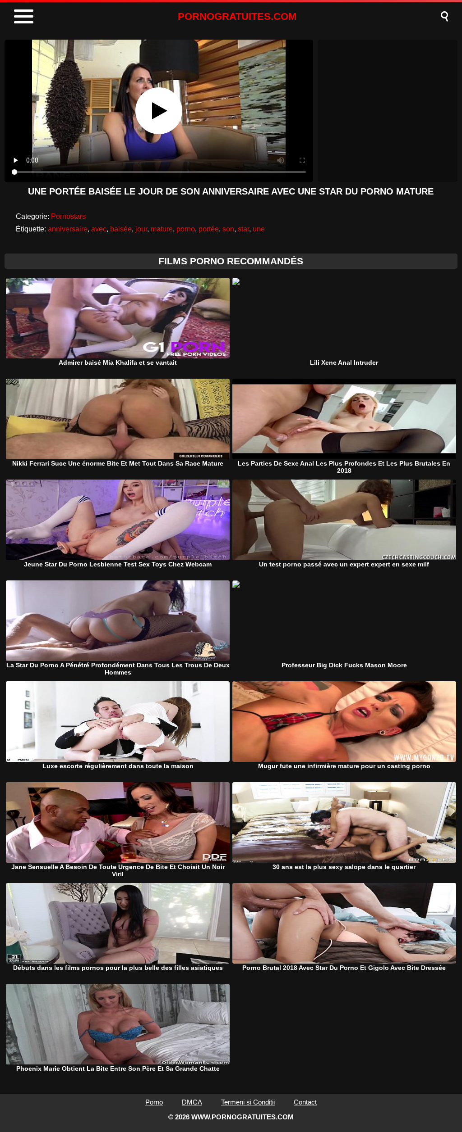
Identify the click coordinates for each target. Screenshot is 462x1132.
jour (141, 229)
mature (162, 229)
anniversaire (68, 229)
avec (98, 229)
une (259, 229)
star (243, 229)
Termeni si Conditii (248, 1102)
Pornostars (68, 216)
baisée (121, 229)
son (228, 229)
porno (185, 229)
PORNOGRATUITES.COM (237, 16)
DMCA (192, 1102)
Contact (305, 1102)
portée (209, 229)
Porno (154, 1102)
